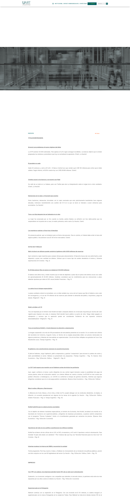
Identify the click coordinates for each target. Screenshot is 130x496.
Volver (97, 133)
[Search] (107, 4)
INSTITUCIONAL (59, 3)
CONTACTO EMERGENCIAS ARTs (71, 3)
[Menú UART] (53, 3)
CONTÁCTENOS (83, 3)
